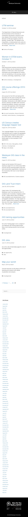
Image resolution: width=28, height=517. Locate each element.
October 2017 (5, 407)
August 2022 (5, 306)
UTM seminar (8, 25)
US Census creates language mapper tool (11, 123)
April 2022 (4, 310)
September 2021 (6, 323)
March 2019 (5, 377)
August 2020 (5, 349)
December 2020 (6, 341)
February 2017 (5, 421)
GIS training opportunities (13, 217)
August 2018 (5, 391)
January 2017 (5, 423)
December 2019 (5, 363)
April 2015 (4, 456)
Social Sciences (12, 115)
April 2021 (4, 333)
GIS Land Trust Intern (11, 184)
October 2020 (5, 345)
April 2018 (4, 397)
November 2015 (5, 448)
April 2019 (4, 375)
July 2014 (4, 472)
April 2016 (4, 438)
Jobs (4, 254)
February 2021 (5, 337)
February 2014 (5, 480)
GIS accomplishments (9, 176)
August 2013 (5, 488)
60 (13, 283)
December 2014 (5, 464)
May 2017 (4, 415)
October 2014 (5, 468)
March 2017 (5, 419)
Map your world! (9, 262)
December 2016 (5, 425)
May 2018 (4, 395)
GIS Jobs (6, 240)
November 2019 (5, 365)
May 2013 (4, 492)
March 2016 (5, 440)
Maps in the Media (8, 148)
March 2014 (5, 478)
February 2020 (5, 359)
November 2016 (5, 427)
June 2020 (5, 351)
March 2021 (5, 335)
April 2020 (4, 355)
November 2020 (6, 343)
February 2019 (5, 379)
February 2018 (5, 401)
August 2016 (5, 433)
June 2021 (4, 329)
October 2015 (5, 450)
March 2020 (5, 357)
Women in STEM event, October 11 (12, 58)
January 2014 (5, 482)
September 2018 (6, 389)
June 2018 (4, 393)
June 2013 (5, 490)
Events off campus (8, 49)
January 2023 (5, 304)
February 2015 (5, 460)
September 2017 (6, 409)
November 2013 (5, 484)
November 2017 (5, 405)
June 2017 (4, 413)
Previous (5, 283)
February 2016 (5, 442)
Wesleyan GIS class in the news (13, 156)
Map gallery (15, 144)
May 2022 (4, 308)
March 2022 (5, 312)
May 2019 (4, 373)
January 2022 (5, 316)
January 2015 (5, 462)
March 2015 (5, 458)
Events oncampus (8, 79)
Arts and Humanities (8, 113)
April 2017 (4, 417)
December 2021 (5, 318)
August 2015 (5, 452)
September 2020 (6, 347)
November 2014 (5, 466)
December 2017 (5, 403)
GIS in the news (7, 144)
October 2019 (5, 367)
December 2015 (5, 446)
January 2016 (5, 444)
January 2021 (5, 339)
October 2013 (5, 486)
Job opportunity (7, 252)
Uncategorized (17, 79)
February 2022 (5, 314)
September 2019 (6, 369)
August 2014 (5, 470)
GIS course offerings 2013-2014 (14, 88)
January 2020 (5, 361)
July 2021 (4, 327)
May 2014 (4, 476)
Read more (12, 45)
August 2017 (5, 411)
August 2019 (5, 371)
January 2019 (5, 381)
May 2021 (4, 331)
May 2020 (4, 353)
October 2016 (5, 429)
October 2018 (5, 387)
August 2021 (5, 325)
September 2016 (6, 431)
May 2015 (4, 454)
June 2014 (5, 474)
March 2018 (5, 399)
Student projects (19, 176)
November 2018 (5, 385)
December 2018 (5, 383)
